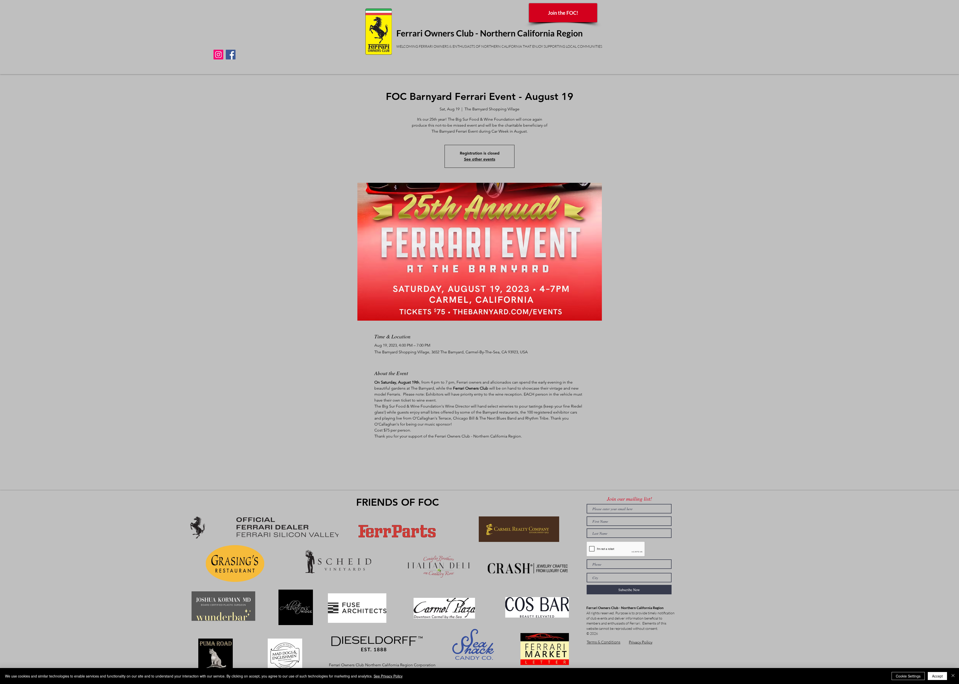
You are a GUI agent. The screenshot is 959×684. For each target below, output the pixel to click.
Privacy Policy (640, 642)
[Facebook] (231, 54)
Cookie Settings (908, 676)
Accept (937, 676)
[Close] (953, 676)
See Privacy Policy (388, 676)
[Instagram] (218, 54)
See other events (479, 159)
